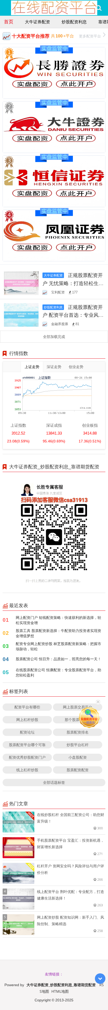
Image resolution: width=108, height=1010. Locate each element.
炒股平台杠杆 (78, 744)
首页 (8, 21)
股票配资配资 (78, 769)
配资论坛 (27, 732)
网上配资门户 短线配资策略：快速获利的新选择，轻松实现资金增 (58, 620)
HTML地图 (60, 991)
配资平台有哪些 (27, 706)
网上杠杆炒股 (27, 719)
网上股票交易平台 (77, 706)
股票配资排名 (78, 732)
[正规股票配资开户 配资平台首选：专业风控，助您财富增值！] (21, 314)
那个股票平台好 (77, 719)
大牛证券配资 (37, 22)
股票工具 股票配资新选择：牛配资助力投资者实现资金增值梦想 (58, 633)
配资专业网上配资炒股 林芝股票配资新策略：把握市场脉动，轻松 (58, 646)
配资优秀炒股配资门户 (27, 757)
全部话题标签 (54, 782)
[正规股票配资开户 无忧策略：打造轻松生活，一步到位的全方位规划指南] (21, 282)
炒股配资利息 (74, 22)
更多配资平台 (90, 36)
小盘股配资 (77, 757)
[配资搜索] (98, 8)
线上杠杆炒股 (27, 769)
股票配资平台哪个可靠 (27, 744)
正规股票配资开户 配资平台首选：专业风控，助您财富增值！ (72, 315)
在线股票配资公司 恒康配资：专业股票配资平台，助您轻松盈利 (58, 672)
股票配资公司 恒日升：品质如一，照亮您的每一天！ (58, 658)
